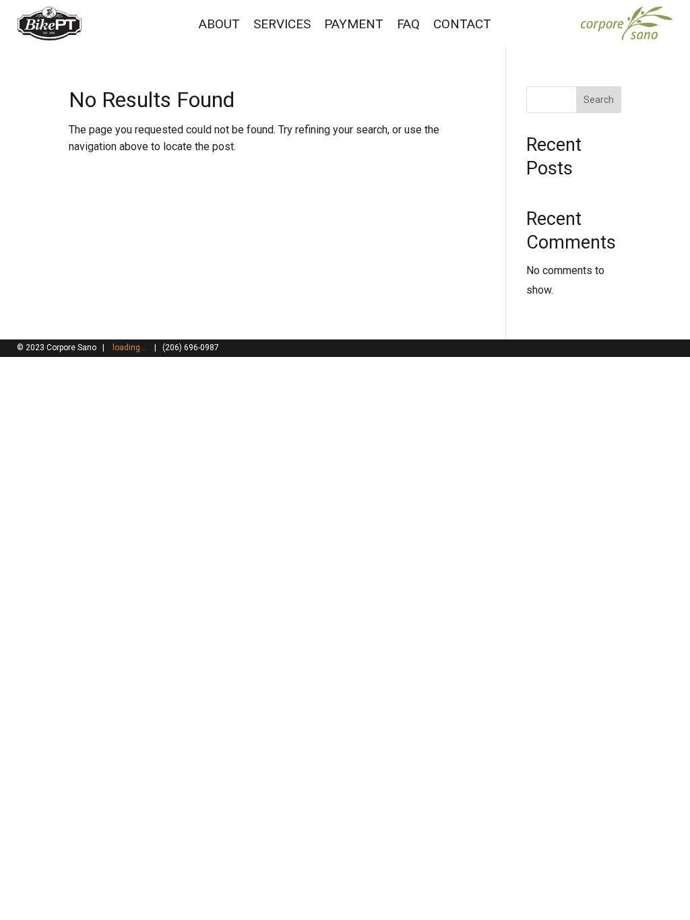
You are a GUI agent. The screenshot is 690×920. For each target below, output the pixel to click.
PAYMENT (353, 24)
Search (599, 99)
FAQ (408, 24)
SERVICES (282, 24)
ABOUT (219, 24)
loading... (129, 347)
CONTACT (462, 24)
